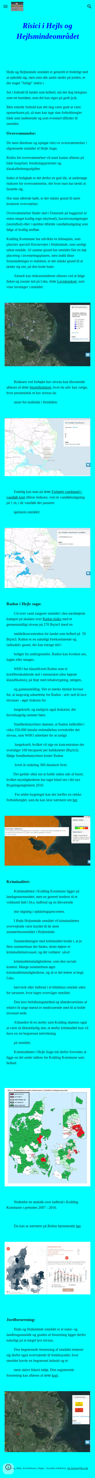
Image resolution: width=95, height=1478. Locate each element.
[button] (5, 6)
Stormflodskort (40, 387)
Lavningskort (67, 281)
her (75, 800)
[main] (47, 30)
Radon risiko (52, 619)
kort (55, 1375)
